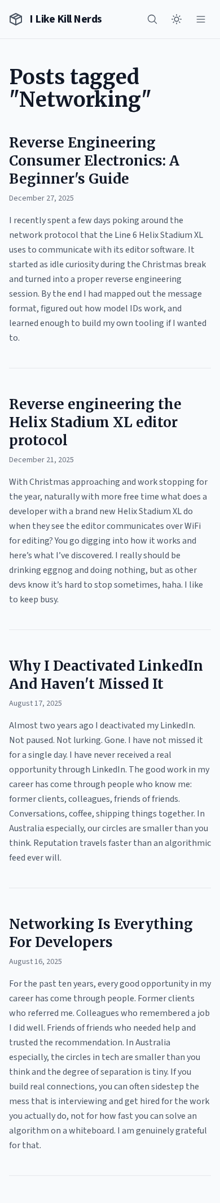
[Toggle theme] (176, 19)
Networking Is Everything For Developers (101, 933)
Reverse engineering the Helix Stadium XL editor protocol (95, 422)
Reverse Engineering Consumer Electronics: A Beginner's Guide (94, 161)
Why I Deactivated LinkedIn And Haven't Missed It (106, 675)
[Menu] (201, 19)
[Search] (152, 19)
